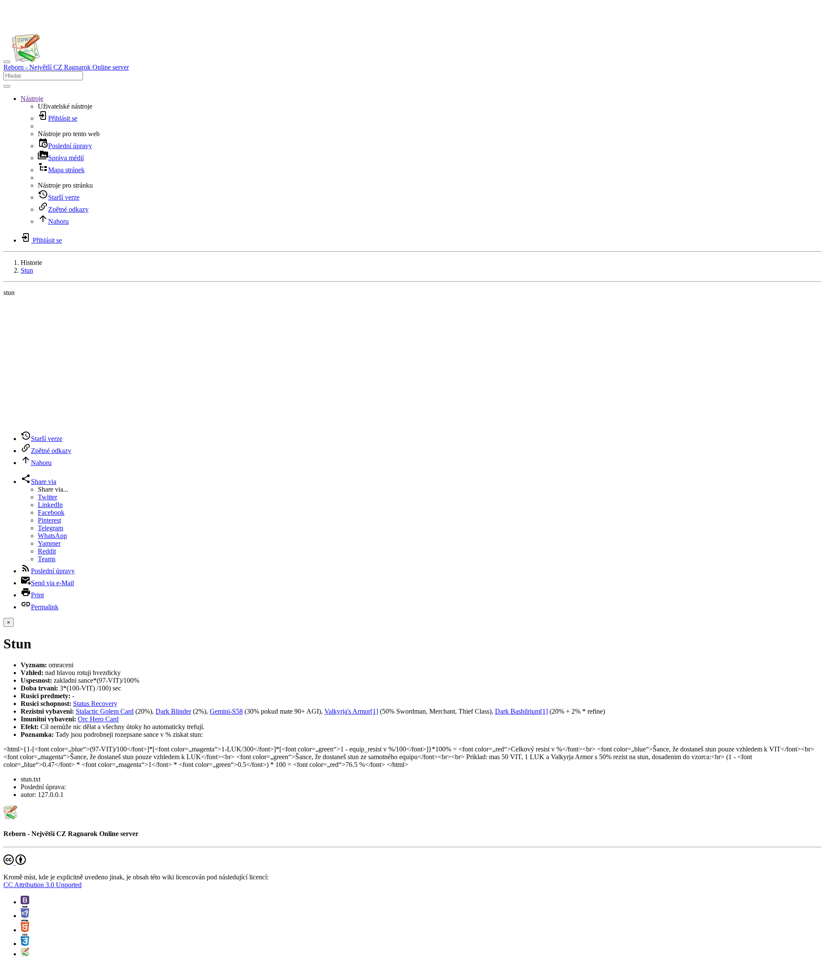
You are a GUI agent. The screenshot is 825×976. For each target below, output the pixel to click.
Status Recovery (95, 703)
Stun (27, 270)
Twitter (47, 497)
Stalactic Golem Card (105, 711)
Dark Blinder (173, 711)
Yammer (49, 543)
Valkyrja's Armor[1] (351, 711)
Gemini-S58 (226, 711)
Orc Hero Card (98, 719)
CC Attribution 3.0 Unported (42, 884)
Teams (46, 558)
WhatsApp (52, 535)
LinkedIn (50, 504)
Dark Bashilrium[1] (521, 711)
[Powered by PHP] (25, 915)
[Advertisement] (412, 364)
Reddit (47, 551)
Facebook (51, 512)
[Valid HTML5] (25, 929)
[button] (32, 98)
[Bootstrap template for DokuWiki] (25, 902)
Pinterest (49, 520)
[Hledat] (6, 86)
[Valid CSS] (25, 943)
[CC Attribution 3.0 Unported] (14, 862)
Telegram (50, 528)
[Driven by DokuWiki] (25, 954)
